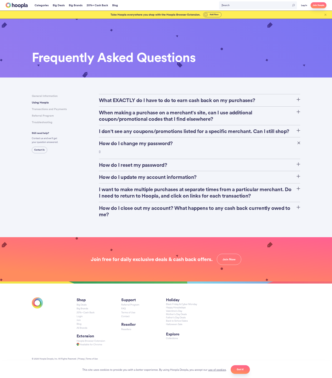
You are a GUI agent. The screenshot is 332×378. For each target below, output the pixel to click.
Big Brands (82, 308)
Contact (125, 316)
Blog (79, 324)
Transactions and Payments (49, 109)
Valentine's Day (174, 310)
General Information (45, 96)
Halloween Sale (174, 324)
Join (79, 320)
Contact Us (39, 149)
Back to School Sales (177, 320)
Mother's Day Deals (176, 314)
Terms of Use (128, 312)
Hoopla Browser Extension (91, 341)
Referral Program (43, 115)
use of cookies (217, 369)
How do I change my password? (136, 143)
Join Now (229, 259)
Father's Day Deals (176, 317)
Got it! (240, 369)
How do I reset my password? (133, 165)
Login (80, 316)
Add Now (214, 14)
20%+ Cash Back (86, 312)
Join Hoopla (318, 5)
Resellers (126, 329)
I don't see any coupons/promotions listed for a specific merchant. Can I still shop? (194, 131)
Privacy (81, 358)
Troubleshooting (42, 122)
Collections (172, 338)
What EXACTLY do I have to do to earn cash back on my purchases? (177, 100)
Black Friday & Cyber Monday (181, 304)
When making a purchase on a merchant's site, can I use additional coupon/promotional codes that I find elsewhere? (175, 115)
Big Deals (82, 304)
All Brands (82, 328)
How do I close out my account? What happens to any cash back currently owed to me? (194, 211)
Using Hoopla (40, 102)
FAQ (123, 308)
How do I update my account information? (148, 177)
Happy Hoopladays (176, 307)
